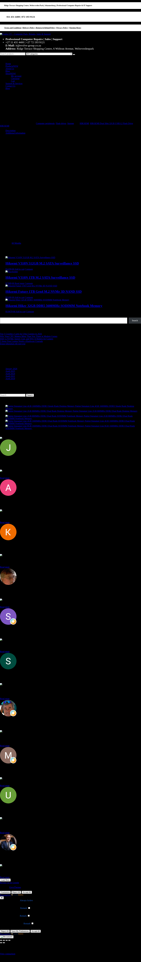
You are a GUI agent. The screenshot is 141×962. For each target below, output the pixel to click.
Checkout (15, 78)
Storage (70, 123)
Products (12, 66)
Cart (13, 81)
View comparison (7, 954)
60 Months (16, 243)
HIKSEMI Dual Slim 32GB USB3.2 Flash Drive (111, 123)
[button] (70, 57)
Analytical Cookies (11, 916)
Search (3, 316)
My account (16, 76)
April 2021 (10, 376)
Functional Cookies (11, 908)
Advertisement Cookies (13, 923)
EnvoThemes (15, 887)
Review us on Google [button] (9, 882)
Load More (5, 880)
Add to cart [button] (19, 269)
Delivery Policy (29, 28)
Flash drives (61, 123)
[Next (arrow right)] (4, 942)
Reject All (16, 892)
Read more (19, 283)
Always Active (26, 900)
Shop (11, 73)
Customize (5, 892)
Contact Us (10, 86)
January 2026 (11, 369)
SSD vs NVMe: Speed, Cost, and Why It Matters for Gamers (26, 339)
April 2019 (10, 378)
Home (8, 63)
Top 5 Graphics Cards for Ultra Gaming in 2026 (21, 334)
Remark (23, 908)
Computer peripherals (45, 123)
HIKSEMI (84, 123)
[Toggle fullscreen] (4, 940)
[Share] (7, 940)
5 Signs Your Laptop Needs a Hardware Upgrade (21, 341)
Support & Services (14, 83)
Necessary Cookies (11, 900)
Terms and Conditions (12, 28)
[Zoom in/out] (1, 940)
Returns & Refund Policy (45, 28)
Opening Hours (75, 28)
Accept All (27, 892)
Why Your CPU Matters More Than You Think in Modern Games (28, 336)
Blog (8, 71)
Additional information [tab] (15, 133)
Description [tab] (11, 130)
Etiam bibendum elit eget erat (12, 344)
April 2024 (10, 373)
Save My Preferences (20, 931)
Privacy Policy (62, 28)
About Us (10, 68)
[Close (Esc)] (9, 940)
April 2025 (10, 371)
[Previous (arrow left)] (1, 942)
